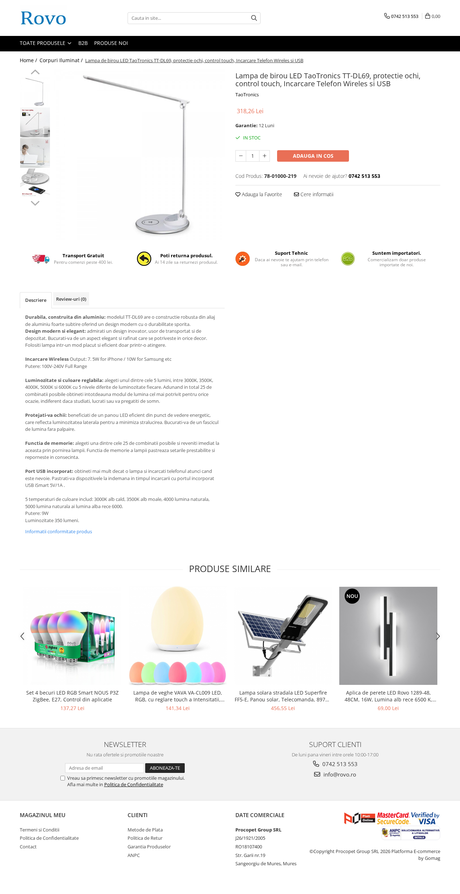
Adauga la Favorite (261, 194)
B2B (83, 43)
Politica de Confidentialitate (133, 784)
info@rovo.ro (339, 774)
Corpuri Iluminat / (62, 60)
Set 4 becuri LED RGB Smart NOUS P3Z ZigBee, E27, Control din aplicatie (72, 696)
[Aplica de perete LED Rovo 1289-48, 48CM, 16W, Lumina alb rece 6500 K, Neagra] (388, 636)
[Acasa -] (56, 18)
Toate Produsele (43, 43)
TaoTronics (247, 94)
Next (35, 202)
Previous (35, 73)
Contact (28, 846)
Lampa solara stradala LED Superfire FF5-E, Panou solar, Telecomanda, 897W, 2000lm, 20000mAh (283, 696)
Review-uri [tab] (71, 299)
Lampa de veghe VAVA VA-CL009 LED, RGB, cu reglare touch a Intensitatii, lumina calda (177, 696)
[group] (139, 154)
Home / (29, 60)
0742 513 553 (339, 764)
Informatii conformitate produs (58, 531)
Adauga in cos (313, 155)
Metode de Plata (145, 829)
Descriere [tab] (35, 300)
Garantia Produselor (149, 846)
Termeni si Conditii (39, 829)
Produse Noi (111, 43)
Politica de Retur (145, 838)
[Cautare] (254, 18)
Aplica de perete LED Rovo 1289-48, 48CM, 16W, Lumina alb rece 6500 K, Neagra (388, 696)
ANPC (134, 855)
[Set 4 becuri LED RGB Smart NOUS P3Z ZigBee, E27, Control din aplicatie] (72, 636)
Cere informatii (316, 194)
